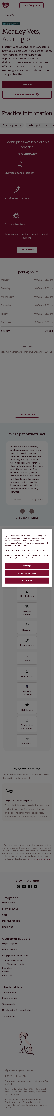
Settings (27, 565)
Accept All (27, 580)
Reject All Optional (27, 573)
